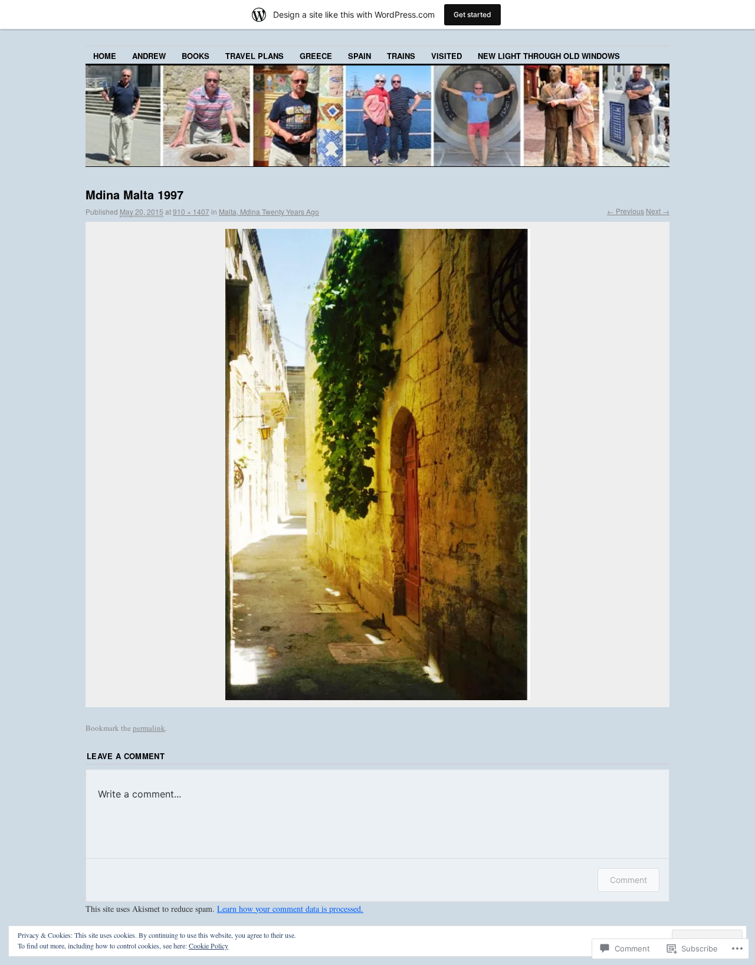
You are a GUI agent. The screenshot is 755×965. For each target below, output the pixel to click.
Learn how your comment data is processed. (290, 908)
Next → (657, 211)
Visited (446, 55)
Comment (628, 880)
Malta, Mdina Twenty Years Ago (269, 211)
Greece (316, 55)
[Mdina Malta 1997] (377, 464)
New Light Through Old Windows (549, 55)
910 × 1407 (191, 211)
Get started (472, 14)
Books (195, 55)
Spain (359, 55)
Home (104, 55)
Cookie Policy (208, 945)
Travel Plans (254, 55)
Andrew (149, 55)
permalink (149, 728)
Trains (401, 55)
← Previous (625, 211)
